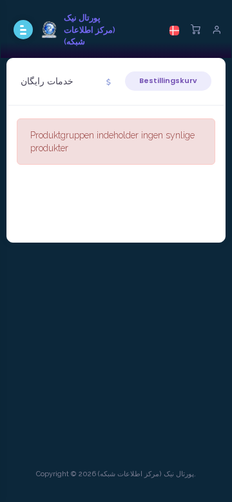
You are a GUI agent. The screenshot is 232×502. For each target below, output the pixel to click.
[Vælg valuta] (108, 81)
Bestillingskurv (168, 80)
